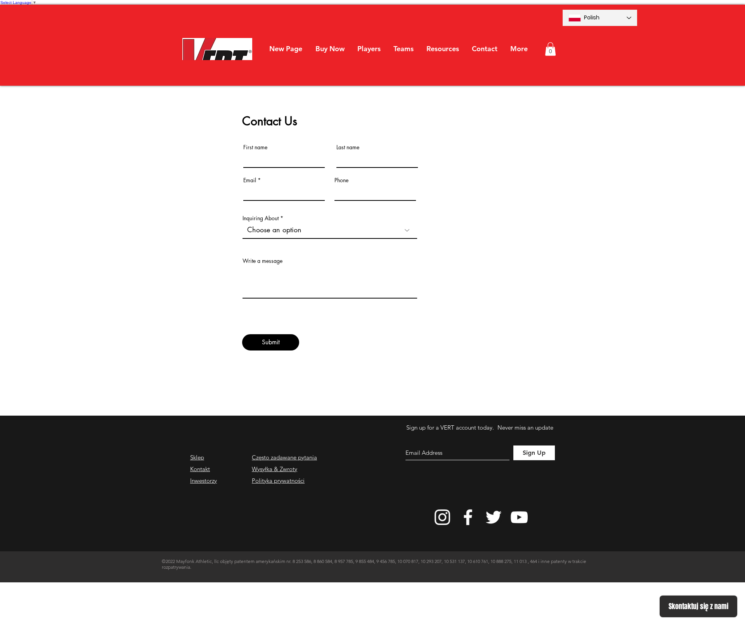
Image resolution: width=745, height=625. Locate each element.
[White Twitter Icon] (493, 517)
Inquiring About (261, 218)
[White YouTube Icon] (519, 517)
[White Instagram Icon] (442, 517)
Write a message (262, 261)
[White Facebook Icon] (467, 517)
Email (249, 180)
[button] (369, 49)
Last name (347, 147)
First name (255, 147)
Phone (341, 180)
